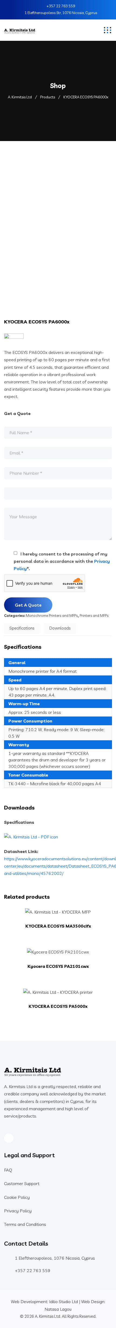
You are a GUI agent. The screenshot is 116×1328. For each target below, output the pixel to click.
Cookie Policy (17, 1197)
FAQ (8, 1170)
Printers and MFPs (94, 615)
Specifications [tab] (21, 628)
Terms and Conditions (25, 1224)
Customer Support (21, 1183)
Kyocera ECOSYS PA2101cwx (58, 966)
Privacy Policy (18, 1210)
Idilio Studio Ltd (63, 1301)
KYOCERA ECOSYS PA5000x (58, 1006)
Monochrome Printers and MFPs (52, 615)
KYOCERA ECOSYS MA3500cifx (58, 926)
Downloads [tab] (59, 628)
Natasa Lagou (58, 1309)
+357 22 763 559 (60, 6)
